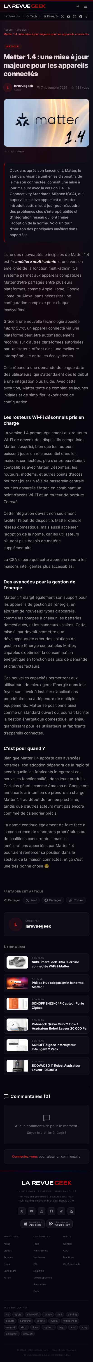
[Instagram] (74, 16)
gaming (72, 1314)
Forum (7, 1277)
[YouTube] (68, 16)
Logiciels (38, 1270)
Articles (22, 29)
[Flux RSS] (71, 1211)
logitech (48, 1327)
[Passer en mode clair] (77, 6)
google (10, 1320)
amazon (28, 1333)
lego (62, 1327)
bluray (48, 1314)
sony (84, 1327)
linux (35, 1327)
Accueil (8, 29)
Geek (36, 1291)
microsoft (33, 1314)
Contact (67, 1243)
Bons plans (10, 1270)
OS (35, 1264)
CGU (66, 1250)
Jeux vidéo (39, 1284)
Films (7, 1264)
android (10, 1327)
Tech (33, 16)
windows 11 (70, 1320)
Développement (42, 1277)
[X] (62, 16)
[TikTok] (86, 16)
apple (18, 1314)
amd (73, 1327)
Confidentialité (71, 1264)
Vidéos (8, 1250)
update (41, 1320)
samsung (25, 1320)
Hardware (39, 1257)
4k (7, 1314)
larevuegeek (23, 86)
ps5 (60, 1314)
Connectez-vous (25, 1156)
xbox (24, 1327)
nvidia (54, 1320)
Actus (7, 1243)
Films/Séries (55, 16)
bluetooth (11, 1333)
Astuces (8, 1257)
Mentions (68, 1257)
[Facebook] (81, 16)
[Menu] (85, 6)
